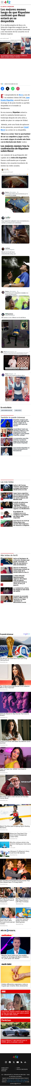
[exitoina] (15, 935)
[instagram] (6, 1062)
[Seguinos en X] (14, 1062)
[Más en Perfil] (11, 930)
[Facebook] (10, 1062)
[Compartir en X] (7, 88)
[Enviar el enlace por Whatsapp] (12, 88)
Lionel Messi (18, 410)
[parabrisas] (15, 1020)
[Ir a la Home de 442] (7, 3)
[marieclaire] (15, 964)
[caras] (15, 992)
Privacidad (3, 1070)
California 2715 (11, 1080)
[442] (15, 1056)
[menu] (2, 2)
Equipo (18, 1067)
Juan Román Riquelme (6, 410)
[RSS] (21, 1062)
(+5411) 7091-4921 (11, 1081)
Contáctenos (4, 1069)
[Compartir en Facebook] (2, 88)
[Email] (18, 88)
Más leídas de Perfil (9, 555)
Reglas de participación (22, 1069)
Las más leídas (7, 482)
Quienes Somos (4, 1067)
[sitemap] (25, 1062)
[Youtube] (18, 1062)
